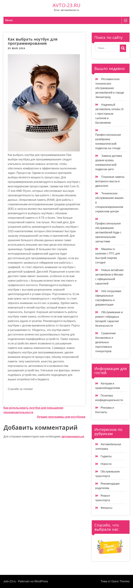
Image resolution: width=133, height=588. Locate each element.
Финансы (106, 507)
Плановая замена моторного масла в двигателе (109, 181)
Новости (106, 463)
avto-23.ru (66, 5)
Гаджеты (106, 456)
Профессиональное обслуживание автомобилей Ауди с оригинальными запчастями (108, 232)
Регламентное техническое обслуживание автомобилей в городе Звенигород (109, 88)
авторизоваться (72, 436)
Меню (9, 20)
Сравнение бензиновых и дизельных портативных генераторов (105, 342)
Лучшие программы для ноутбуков (61, 416)
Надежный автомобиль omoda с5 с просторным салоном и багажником (109, 113)
